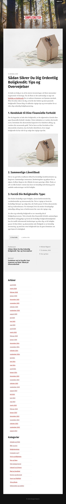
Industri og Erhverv (16, 467)
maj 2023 (12, 402)
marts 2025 (13, 332)
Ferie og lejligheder (15, 456)
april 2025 (13, 329)
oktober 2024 (14, 350)
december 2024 (14, 343)
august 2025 (13, 314)
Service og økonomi (16, 475)
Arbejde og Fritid (15, 442)
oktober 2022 (14, 423)
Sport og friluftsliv (15, 478)
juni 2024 (12, 361)
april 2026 (13, 285)
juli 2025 (12, 318)
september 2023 (15, 387)
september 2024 (15, 354)
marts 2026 (13, 288)
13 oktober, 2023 (46, 250)
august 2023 (13, 391)
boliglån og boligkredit (16, 98)
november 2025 (14, 303)
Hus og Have (44, 254)
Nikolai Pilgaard (45, 247)
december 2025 (14, 299)
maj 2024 (12, 365)
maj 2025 (12, 325)
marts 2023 (13, 405)
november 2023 (14, 380)
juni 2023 (12, 398)
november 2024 (14, 347)
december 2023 (14, 376)
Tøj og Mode (13, 482)
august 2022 (13, 431)
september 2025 (15, 310)
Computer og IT (14, 453)
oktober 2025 (14, 307)
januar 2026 (13, 296)
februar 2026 (14, 292)
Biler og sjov (13, 445)
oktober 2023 (14, 383)
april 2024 (13, 369)
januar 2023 (13, 412)
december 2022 (14, 416)
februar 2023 (14, 409)
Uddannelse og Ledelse (17, 486)
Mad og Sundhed (15, 471)
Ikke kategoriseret (15, 464)
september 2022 (15, 427)
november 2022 (14, 420)
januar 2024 (13, 372)
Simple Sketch (35, 499)
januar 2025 (13, 340)
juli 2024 (12, 358)
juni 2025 (12, 321)
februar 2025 (14, 336)
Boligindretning (14, 449)
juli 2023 (12, 394)
